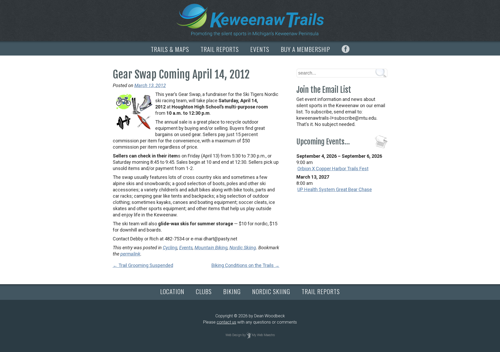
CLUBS (204, 291)
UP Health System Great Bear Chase (334, 189)
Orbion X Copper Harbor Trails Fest (332, 168)
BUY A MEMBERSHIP (305, 49)
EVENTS (259, 49)
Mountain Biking (211, 247)
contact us (226, 322)
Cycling (170, 247)
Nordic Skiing (242, 247)
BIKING (232, 291)
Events (186, 247)
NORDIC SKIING (271, 291)
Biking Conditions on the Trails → (245, 265)
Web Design (234, 335)
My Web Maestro (263, 335)
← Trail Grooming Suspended (143, 265)
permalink (130, 254)
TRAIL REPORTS (220, 49)
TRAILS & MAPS (170, 49)
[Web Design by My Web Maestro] (249, 335)
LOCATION (172, 291)
